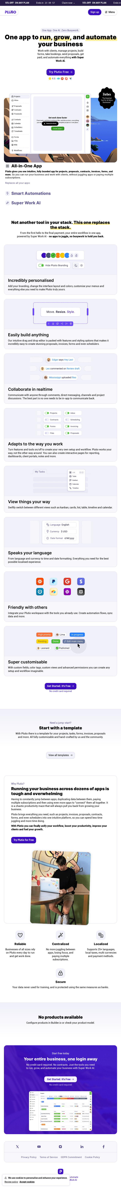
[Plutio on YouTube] (39, 1147)
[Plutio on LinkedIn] (82, 1147)
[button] (60, 158)
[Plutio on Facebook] (103, 1147)
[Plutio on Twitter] (17, 1147)
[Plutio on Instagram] (60, 1147)
